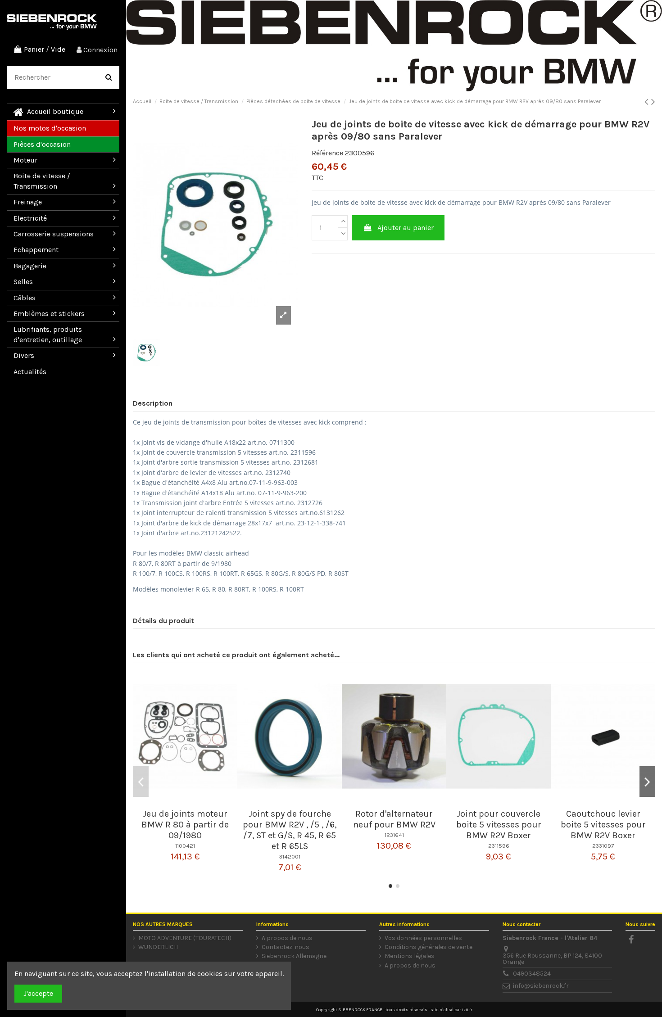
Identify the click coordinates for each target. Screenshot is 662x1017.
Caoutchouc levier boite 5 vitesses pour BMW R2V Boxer (603, 825)
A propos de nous (287, 938)
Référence (327, 153)
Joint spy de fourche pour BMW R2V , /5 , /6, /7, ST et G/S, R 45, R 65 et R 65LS (289, 830)
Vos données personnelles (423, 938)
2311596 (498, 845)
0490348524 (532, 973)
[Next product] (653, 101)
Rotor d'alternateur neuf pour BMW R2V (394, 819)
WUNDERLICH (158, 947)
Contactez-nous (285, 947)
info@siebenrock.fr (541, 986)
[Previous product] (647, 101)
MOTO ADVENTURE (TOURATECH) (184, 938)
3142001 (289, 856)
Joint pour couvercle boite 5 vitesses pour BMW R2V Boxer (498, 825)
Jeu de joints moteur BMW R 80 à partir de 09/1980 (185, 825)
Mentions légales (410, 956)
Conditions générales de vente (428, 947)
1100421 (185, 845)
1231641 (394, 835)
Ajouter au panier (405, 227)
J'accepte (38, 993)
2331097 (603, 845)
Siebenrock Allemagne (294, 956)
